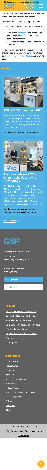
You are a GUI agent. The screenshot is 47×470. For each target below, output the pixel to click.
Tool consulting (13, 366)
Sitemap (9, 410)
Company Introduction (17, 379)
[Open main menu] (41, 6)
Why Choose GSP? (15, 397)
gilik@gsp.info (16, 271)
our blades (25, 36)
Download (10, 405)
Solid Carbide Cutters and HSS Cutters (23, 325)
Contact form (16, 287)
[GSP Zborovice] (9, 6)
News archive (10, 221)
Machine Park (13, 384)
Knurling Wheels (13, 342)
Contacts (14, 280)
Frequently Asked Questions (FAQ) (21, 392)
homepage (22, 33)
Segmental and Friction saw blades (21, 334)
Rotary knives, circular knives (19, 320)
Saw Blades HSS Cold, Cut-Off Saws (21, 316)
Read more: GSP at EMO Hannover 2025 (22, 133)
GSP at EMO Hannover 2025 (23, 110)
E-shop (9, 401)
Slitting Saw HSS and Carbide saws (21, 312)
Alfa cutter (10, 338)
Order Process (13, 388)
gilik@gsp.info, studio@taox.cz (19, 56)
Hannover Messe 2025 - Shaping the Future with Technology (20, 178)
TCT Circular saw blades (16, 329)
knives (35, 36)
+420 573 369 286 (16, 268)
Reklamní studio (17, 431)
